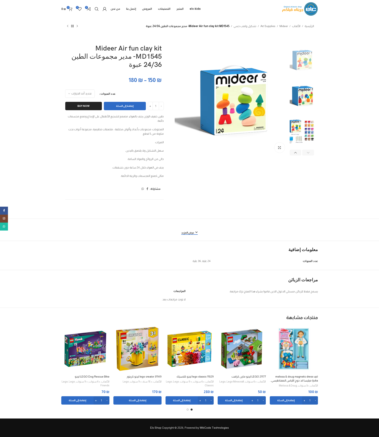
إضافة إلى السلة (124, 105)
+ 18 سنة (147, 381)
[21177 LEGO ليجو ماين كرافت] (242, 349)
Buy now (83, 105)
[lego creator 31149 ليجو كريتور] (137, 349)
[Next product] (67, 26)
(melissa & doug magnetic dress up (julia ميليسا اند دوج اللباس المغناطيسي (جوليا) (294, 378)
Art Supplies (267, 26)
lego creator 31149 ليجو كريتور (144, 376)
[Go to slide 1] (192, 410)
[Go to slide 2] (188, 410)
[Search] (97, 9)
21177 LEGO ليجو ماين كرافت (249, 376)
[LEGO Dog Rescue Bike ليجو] (85, 349)
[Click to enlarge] (279, 148)
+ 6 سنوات (251, 381)
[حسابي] (105, 9)
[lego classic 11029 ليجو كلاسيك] (190, 349)
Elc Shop (155, 427)
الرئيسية (309, 26)
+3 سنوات (303, 385)
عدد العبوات (108, 93)
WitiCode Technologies (214, 427)
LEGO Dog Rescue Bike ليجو (92, 376)
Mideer (284, 26)
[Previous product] (77, 26)
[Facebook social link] (147, 189)
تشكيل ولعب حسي (245, 26)
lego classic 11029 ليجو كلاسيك (195, 376)
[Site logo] (300, 8)
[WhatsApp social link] (142, 189)
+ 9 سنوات (186, 381)
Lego (222, 381)
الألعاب (296, 26)
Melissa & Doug (288, 385)
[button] (308, 153)
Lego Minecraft (235, 381)
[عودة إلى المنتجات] (72, 26)
